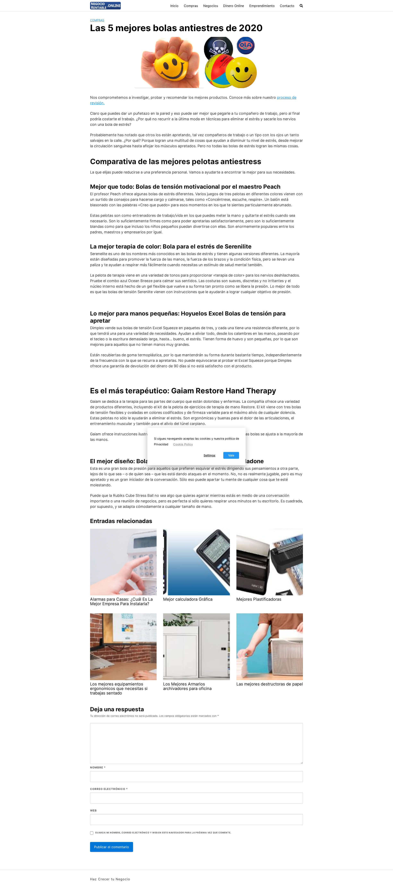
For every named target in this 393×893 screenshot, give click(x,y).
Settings (209, 455)
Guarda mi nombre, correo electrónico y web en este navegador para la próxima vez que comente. (163, 832)
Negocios (210, 6)
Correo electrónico (109, 789)
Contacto (287, 6)
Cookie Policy (183, 444)
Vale (231, 455)
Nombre (98, 767)
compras (97, 20)
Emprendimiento (262, 6)
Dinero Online (233, 6)
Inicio (174, 6)
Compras (191, 6)
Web (93, 810)
